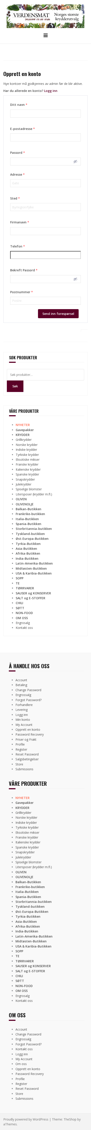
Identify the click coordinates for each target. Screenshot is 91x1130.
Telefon (17, 246)
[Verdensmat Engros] (45, 16)
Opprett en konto (27, 729)
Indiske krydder (26, 449)
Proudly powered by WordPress (25, 1119)
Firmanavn (19, 222)
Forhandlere (24, 705)
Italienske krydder (28, 469)
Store (19, 764)
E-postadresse (22, 129)
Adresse (17, 174)
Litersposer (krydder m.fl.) (34, 494)
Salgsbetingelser (27, 759)
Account (21, 680)
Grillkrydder (24, 440)
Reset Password (27, 754)
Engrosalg (23, 623)
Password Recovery (29, 734)
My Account (23, 725)
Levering (21, 710)
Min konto (22, 719)
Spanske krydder (27, 474)
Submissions (24, 769)
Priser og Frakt (25, 739)
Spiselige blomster (29, 489)
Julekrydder (23, 484)
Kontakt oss (24, 628)
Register (21, 749)
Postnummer (21, 292)
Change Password (28, 690)
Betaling (21, 685)
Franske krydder (27, 464)
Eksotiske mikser (28, 459)
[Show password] (75, 161)
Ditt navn (18, 105)
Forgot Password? (28, 700)
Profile (20, 744)
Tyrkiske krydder (27, 455)
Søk (15, 386)
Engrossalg (23, 695)
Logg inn (50, 91)
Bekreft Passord (24, 270)
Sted (15, 198)
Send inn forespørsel (58, 314)
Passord (17, 152)
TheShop (70, 1119)
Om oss (21, 1064)
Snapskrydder (25, 479)
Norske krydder (27, 445)
